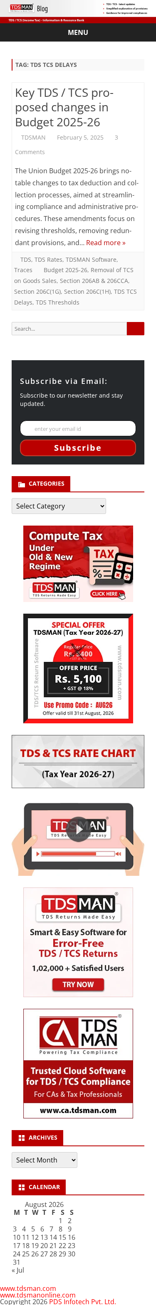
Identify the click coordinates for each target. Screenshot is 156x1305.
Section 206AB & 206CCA (94, 281)
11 (26, 1237)
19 (35, 1245)
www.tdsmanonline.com (38, 1295)
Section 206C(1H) (87, 291)
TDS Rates (48, 259)
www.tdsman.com (28, 1288)
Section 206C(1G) (37, 291)
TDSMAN (33, 137)
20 (44, 1245)
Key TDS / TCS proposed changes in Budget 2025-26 (64, 107)
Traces (23, 270)
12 (35, 1237)
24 (16, 1253)
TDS (25, 259)
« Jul (18, 1270)
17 (16, 1245)
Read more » (106, 242)
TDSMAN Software (91, 259)
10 (16, 1237)
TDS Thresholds (57, 302)
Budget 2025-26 (65, 270)
